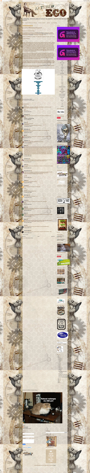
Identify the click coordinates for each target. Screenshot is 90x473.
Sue (62, 71)
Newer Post (24, 236)
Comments (60, 182)
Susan (62, 76)
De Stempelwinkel (62, 95)
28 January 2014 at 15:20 (27, 142)
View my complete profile (27, 428)
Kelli (62, 68)
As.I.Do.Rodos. (26, 140)
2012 (58, 380)
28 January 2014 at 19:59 (28, 182)
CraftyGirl (25, 185)
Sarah (62, 77)
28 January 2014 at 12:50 (27, 132)
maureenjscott (26, 158)
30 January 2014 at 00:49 (28, 204)
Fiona (62, 83)
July (59, 361)
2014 (58, 357)
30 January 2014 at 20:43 (28, 222)
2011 (58, 381)
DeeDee (62, 106)
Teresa (62, 82)
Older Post (53, 236)
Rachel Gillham (26, 129)
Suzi (62, 103)
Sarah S (62, 89)
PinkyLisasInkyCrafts (27, 170)
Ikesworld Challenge (40, 32)
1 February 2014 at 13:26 (27, 227)
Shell (62, 88)
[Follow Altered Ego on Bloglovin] (27, 447)
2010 (59, 382)
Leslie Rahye (62, 97)
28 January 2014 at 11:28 (27, 126)
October (60, 360)
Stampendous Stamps (62, 86)
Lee (62, 101)
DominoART (62, 73)
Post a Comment (25, 234)
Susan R (62, 92)
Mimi (24, 135)
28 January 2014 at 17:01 (27, 155)
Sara (62, 104)
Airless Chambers (62, 91)
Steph (25, 225)
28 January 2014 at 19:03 (28, 177)
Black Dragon (62, 62)
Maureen (62, 70)
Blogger (54, 465)
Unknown (25, 180)
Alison (62, 64)
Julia (62, 65)
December (60, 358)
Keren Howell (27, 99)
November (60, 359)
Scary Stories (61, 373)
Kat (62, 98)
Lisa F (62, 80)
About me (48, 22)
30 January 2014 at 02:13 (28, 210)
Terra (62, 61)
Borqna (25, 122)
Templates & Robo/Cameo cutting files (31, 22)
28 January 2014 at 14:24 (27, 137)
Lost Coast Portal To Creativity (62, 74)
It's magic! (60, 370)
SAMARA (25, 145)
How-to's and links (54, 22)
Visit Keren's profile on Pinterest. (62, 120)
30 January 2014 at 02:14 (28, 216)
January (60, 369)
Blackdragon (31, 34)
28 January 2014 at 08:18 (27, 119)
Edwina (25, 207)
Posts (59, 181)
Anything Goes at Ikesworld (63, 374)
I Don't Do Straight (27, 230)
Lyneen (62, 67)
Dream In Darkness (62, 94)
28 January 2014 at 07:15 (27, 111)
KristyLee (25, 200)
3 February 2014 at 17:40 (27, 232)
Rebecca (62, 100)
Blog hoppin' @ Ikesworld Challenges (63, 372)
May (59, 364)
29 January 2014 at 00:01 (28, 192)
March (60, 366)
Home (23, 22)
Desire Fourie (26, 114)
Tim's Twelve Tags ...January (63, 375)
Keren (62, 79)
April (59, 365)
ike (24, 105)
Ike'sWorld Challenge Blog (38, 81)
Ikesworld (45, 65)
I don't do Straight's (45, 33)
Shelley (25, 219)
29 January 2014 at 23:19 (28, 197)
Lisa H (62, 85)
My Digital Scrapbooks (41, 22)
